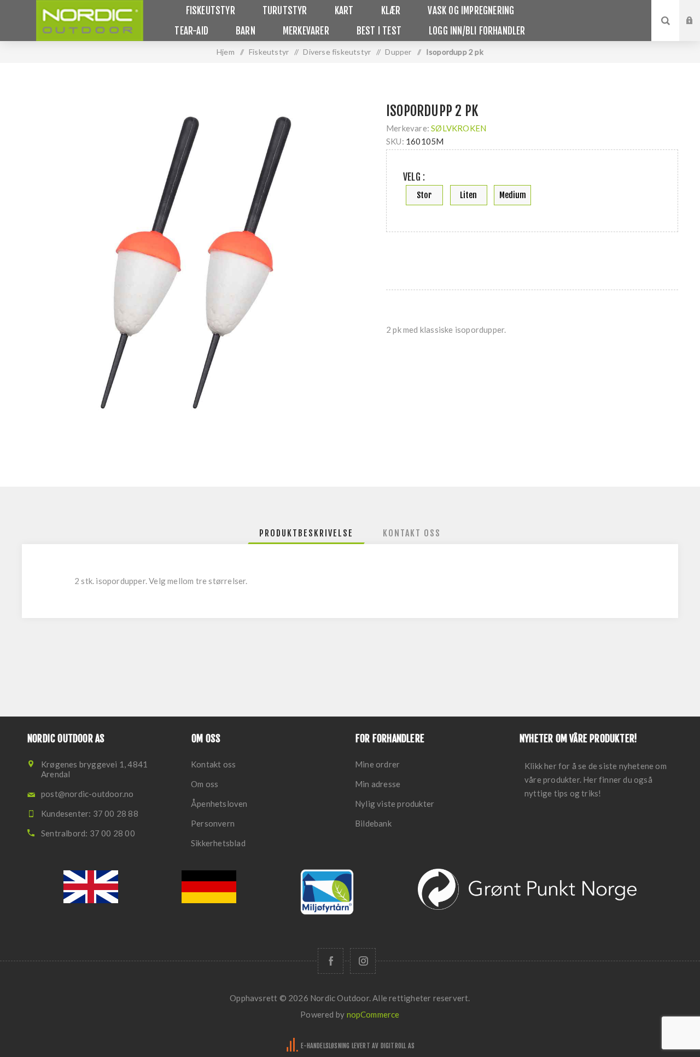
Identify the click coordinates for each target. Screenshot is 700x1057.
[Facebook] (330, 961)
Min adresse (377, 784)
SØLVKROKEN (458, 128)
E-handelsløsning (325, 1046)
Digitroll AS (398, 1046)
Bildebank (373, 823)
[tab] (306, 533)
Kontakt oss (213, 764)
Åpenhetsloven (219, 803)
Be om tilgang (698, 31)
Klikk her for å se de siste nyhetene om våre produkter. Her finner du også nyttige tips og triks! (595, 779)
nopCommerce (373, 1014)
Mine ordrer (377, 764)
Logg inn (698, 10)
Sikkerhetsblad (218, 843)
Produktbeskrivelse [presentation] (306, 533)
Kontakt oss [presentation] (412, 533)
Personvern (213, 823)
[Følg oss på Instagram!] (363, 961)
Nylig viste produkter (394, 803)
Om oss (204, 784)
